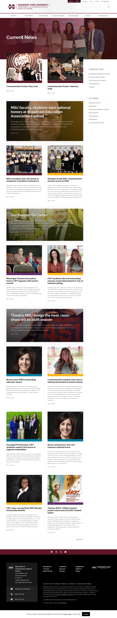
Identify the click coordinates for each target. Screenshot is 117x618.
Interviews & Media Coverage (100, 109)
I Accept (85, 614)
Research (88, 16)
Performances (98, 113)
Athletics (79, 569)
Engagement (80, 566)
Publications (97, 119)
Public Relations (94, 84)
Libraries (62, 571)
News (91, 1)
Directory (78, 1)
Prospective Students (58, 16)
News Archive (79, 539)
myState (71, 1)
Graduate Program (73, 16)
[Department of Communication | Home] (31, 7)
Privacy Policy (67, 614)
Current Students (43, 16)
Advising (97, 1)
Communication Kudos (100, 123)
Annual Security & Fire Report (84, 583)
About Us (13, 16)
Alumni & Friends (103, 16)
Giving (78, 571)
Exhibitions (97, 106)
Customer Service (47, 583)
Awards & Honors (99, 103)
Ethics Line (64, 583)
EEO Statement (57, 583)
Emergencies (47, 566)
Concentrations (28, 16)
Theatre (91, 87)
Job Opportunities (105, 1)
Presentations (98, 116)
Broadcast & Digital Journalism (99, 74)
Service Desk (63, 603)
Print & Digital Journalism (97, 80)
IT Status (46, 569)
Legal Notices (71, 583)
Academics (62, 566)
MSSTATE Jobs (47, 571)
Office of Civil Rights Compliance (64, 594)
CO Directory (84, 1)
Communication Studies (97, 77)
